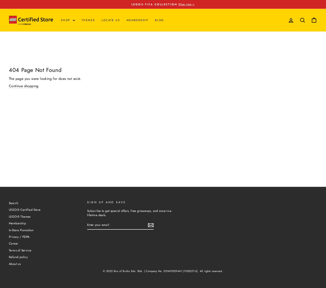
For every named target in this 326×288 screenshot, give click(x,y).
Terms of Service (20, 250)
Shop (66, 20)
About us (15, 264)
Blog (159, 20)
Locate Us (111, 20)
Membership (137, 20)
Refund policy (18, 257)
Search (13, 203)
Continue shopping (24, 86)
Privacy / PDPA (19, 237)
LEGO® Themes (20, 216)
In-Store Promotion (21, 230)
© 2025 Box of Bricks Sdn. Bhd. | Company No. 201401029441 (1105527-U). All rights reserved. (163, 271)
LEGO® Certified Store (24, 209)
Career (13, 243)
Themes (88, 20)
